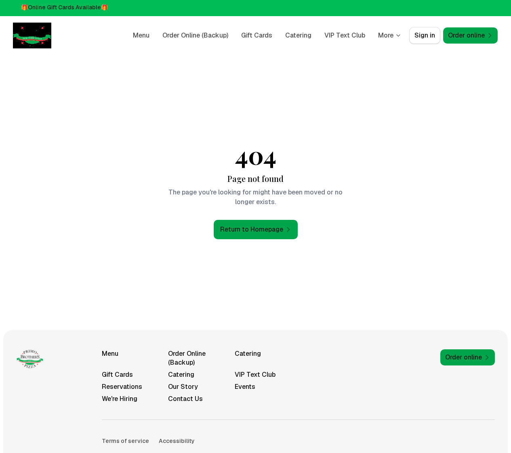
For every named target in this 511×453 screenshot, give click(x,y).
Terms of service (125, 441)
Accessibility (177, 441)
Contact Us (185, 399)
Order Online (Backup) (195, 35)
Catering (298, 35)
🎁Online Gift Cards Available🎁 (64, 7)
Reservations (122, 386)
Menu (141, 35)
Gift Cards (256, 35)
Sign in (424, 35)
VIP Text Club (344, 35)
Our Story (183, 386)
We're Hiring (119, 399)
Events (245, 386)
